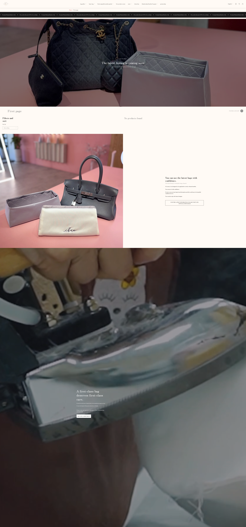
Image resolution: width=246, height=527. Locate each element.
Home (70, 10)
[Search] (239, 3)
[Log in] (235, 3)
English (230, 4)
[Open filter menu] (241, 110)
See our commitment (84, 416)
